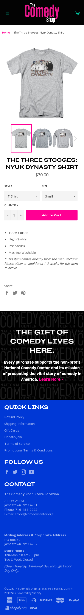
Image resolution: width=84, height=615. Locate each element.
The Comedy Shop (25, 589)
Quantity (11, 205)
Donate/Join (13, 437)
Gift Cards (11, 430)
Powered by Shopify (29, 593)
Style (8, 186)
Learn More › (51, 379)
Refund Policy (14, 417)
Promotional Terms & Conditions (28, 450)
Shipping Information (19, 423)
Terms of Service (17, 443)
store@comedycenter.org (34, 514)
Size (45, 186)
